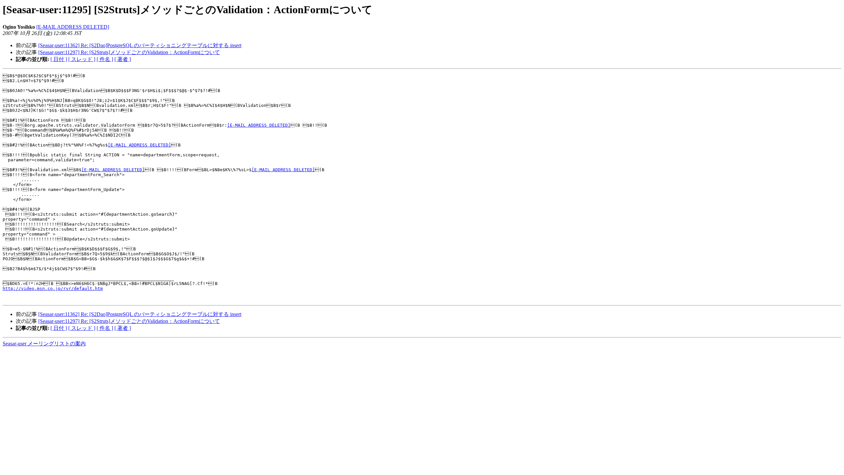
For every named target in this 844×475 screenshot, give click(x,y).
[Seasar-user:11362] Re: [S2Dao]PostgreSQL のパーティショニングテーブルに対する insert (139, 45)
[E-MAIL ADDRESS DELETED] (72, 27)
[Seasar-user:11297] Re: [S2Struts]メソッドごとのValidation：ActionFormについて (129, 52)
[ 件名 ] (105, 59)
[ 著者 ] (122, 59)
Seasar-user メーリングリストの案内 (44, 343)
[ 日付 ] (58, 59)
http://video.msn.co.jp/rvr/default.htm (53, 288)
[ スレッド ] (81, 59)
